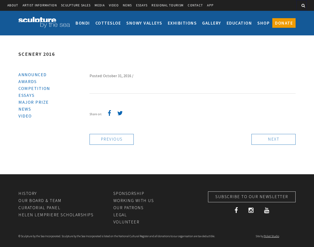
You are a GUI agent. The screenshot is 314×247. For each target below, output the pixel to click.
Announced (32, 74)
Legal (120, 215)
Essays (142, 5)
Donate (284, 23)
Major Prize (33, 102)
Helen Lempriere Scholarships (55, 215)
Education (239, 23)
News (127, 5)
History (27, 193)
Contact (195, 5)
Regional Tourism (167, 5)
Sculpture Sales (76, 5)
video (114, 5)
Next (273, 139)
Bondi (83, 23)
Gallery (211, 23)
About (12, 5)
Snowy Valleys (144, 23)
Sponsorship (128, 193)
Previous (112, 139)
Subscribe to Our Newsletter (251, 196)
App (210, 5)
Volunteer (126, 222)
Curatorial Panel (39, 207)
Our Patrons (128, 207)
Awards (27, 81)
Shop (263, 23)
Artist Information (40, 5)
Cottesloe (108, 23)
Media (100, 5)
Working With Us (133, 200)
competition (34, 88)
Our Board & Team (39, 200)
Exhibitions (182, 23)
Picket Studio (271, 236)
